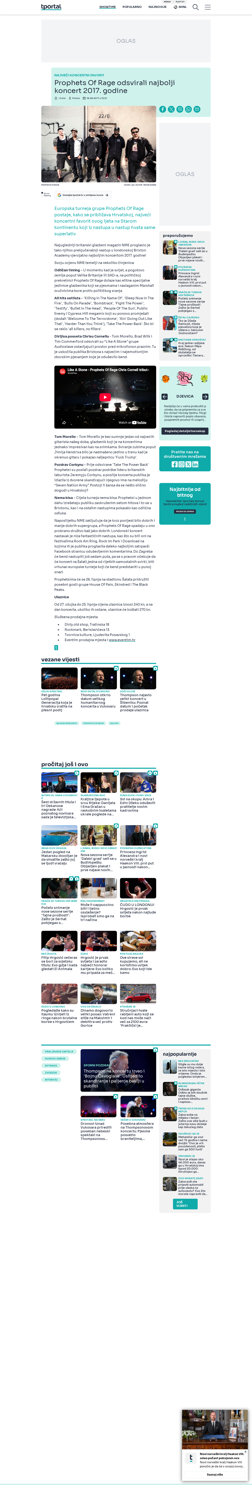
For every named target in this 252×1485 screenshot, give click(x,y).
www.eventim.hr (122, 640)
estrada (51, 1065)
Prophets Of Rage (93, 723)
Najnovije (158, 7)
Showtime (107, 7)
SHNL (183, 7)
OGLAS (126, 41)
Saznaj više (215, 1474)
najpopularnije (179, 1054)
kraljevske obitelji (59, 1051)
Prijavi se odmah (185, 511)
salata (114, 723)
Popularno (132, 7)
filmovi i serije (55, 1058)
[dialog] (215, 1445)
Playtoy (180, 2)
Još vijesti (182, 1204)
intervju (51, 1079)
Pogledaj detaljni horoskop (185, 431)
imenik (167, 2)
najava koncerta (66, 723)
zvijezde (51, 1072)
